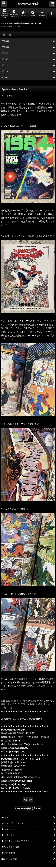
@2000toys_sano (22, 780)
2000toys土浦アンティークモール (20, 758)
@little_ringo (19, 784)
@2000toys (35, 718)
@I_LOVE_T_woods (19, 788)
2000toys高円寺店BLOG (29, 808)
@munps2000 (20, 747)
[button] (4, 4)
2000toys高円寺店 (28, 3)
